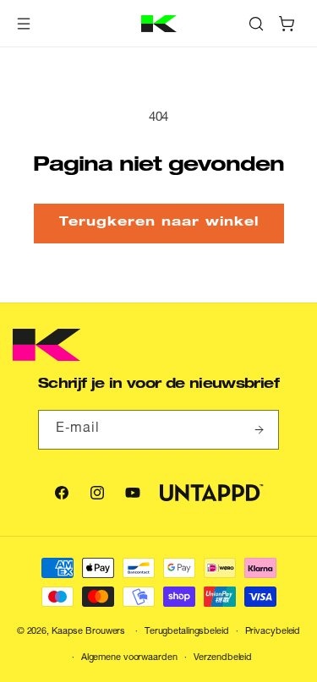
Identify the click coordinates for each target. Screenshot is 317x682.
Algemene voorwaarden (129, 658)
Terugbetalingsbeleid (187, 631)
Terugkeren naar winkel (159, 222)
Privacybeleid (273, 631)
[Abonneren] (259, 430)
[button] (23, 23)
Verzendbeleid (223, 658)
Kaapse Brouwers (88, 631)
